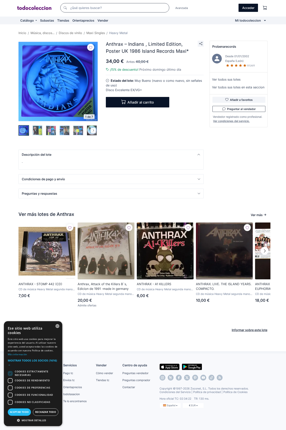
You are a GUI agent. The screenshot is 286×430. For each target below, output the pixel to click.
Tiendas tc (102, 380)
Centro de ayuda (134, 365)
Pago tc (68, 373)
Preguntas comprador (136, 380)
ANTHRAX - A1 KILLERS (154, 284)
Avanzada (181, 8)
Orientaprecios (83, 20)
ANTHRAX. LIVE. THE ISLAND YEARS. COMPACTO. (223, 286)
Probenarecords (224, 46)
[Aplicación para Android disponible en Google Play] (192, 366)
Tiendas (63, 20)
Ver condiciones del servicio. (231, 121)
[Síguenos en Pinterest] (195, 378)
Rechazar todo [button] (45, 412)
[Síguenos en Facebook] (179, 378)
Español (171, 405)
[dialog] (33, 373)
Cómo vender (104, 373)
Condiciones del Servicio (175, 392)
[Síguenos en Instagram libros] (171, 378)
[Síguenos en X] (187, 378)
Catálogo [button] (27, 20)
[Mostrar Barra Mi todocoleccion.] (264, 20)
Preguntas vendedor (135, 373)
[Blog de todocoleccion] (220, 378)
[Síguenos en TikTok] (211, 378)
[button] (111, 154)
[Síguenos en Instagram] (162, 378)
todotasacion (71, 394)
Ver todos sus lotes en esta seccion (238, 87)
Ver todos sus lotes (226, 79)
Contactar (128, 387)
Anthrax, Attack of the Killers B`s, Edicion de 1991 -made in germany (103, 286)
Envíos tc (69, 380)
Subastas (47, 20)
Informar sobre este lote (249, 330)
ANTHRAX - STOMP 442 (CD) (40, 284)
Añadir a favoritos (241, 99)
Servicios (70, 365)
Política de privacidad (207, 392)
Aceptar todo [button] (19, 412)
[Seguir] (90, 47)
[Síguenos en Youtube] (203, 378)
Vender (102, 20)
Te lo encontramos (75, 401)
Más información (17, 354)
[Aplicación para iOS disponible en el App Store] (170, 366)
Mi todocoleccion (248, 20)
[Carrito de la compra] (265, 7)
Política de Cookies (235, 392)
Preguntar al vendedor (241, 109)
